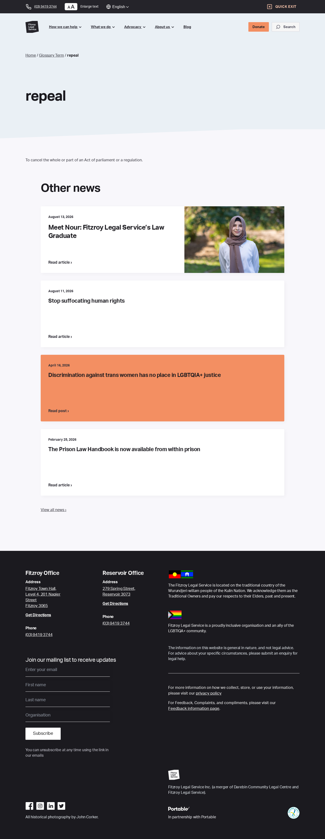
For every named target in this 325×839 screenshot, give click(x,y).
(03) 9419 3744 (39, 635)
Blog (187, 27)
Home (30, 55)
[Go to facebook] (29, 806)
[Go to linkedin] (51, 806)
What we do (101, 27)
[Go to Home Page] (33, 27)
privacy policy (209, 693)
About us (163, 27)
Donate (258, 27)
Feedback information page (193, 708)
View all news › (53, 510)
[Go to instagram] (40, 806)
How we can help (63, 27)
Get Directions (38, 615)
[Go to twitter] (61, 806)
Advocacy (133, 27)
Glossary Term (51, 55)
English (118, 7)
